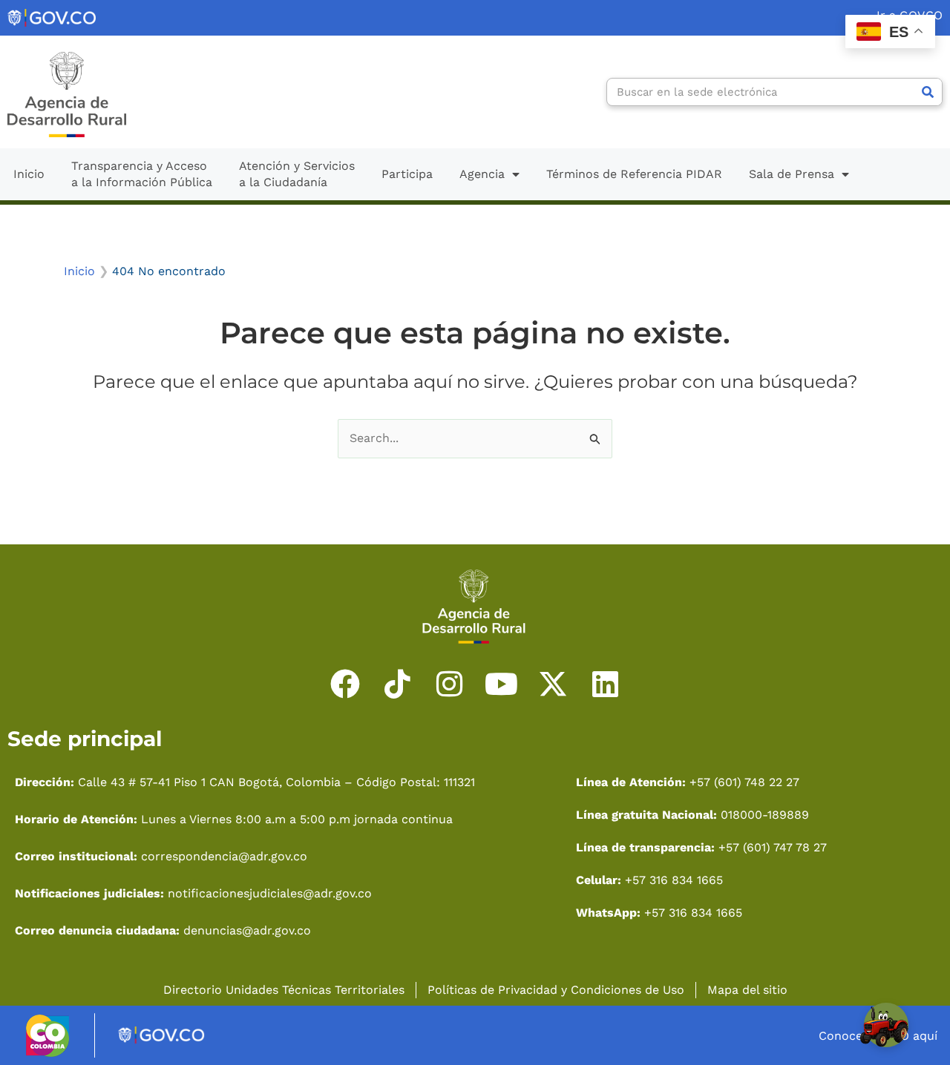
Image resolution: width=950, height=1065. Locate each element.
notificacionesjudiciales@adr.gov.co (270, 893)
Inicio (29, 174)
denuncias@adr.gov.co (245, 930)
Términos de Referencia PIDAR (634, 174)
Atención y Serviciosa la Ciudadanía (297, 174)
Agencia (482, 174)
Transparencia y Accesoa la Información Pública (141, 174)
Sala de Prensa (791, 174)
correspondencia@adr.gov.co (224, 856)
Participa (407, 174)
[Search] (928, 92)
